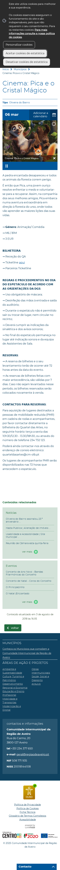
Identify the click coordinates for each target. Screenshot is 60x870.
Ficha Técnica (27, 812)
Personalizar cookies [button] (19, 44)
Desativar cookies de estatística (27, 62)
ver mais (27, 551)
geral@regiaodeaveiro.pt (32, 754)
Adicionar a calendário (40, 114)
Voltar (15, 628)
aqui (22, 262)
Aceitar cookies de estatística (25, 53)
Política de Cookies (27, 808)
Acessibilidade (27, 819)
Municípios (20, 69)
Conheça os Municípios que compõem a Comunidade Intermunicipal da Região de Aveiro (26, 653)
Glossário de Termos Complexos (27, 815)
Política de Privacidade (27, 804)
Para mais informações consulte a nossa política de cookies (32, 33)
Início (5, 69)
